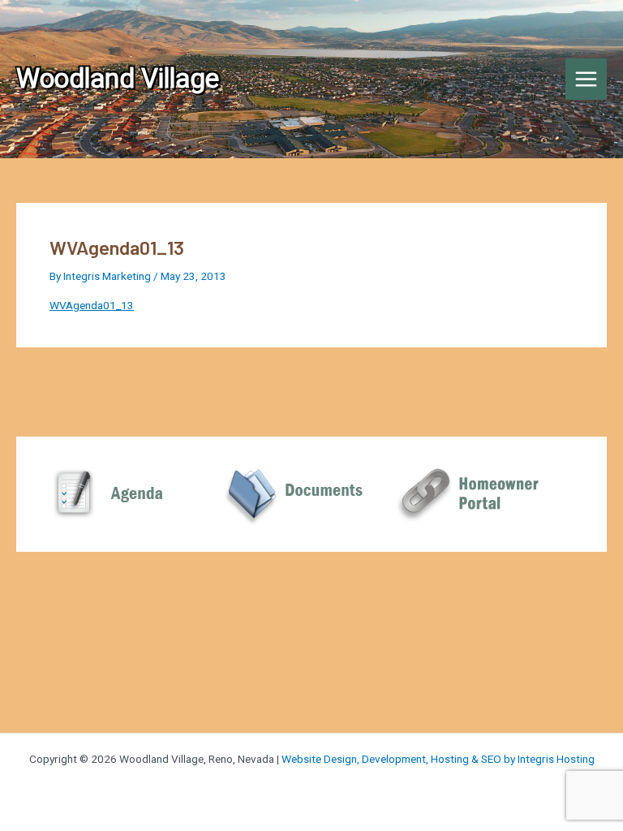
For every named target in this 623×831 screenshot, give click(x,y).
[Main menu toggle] (586, 79)
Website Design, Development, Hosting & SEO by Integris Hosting (438, 758)
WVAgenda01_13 (91, 305)
